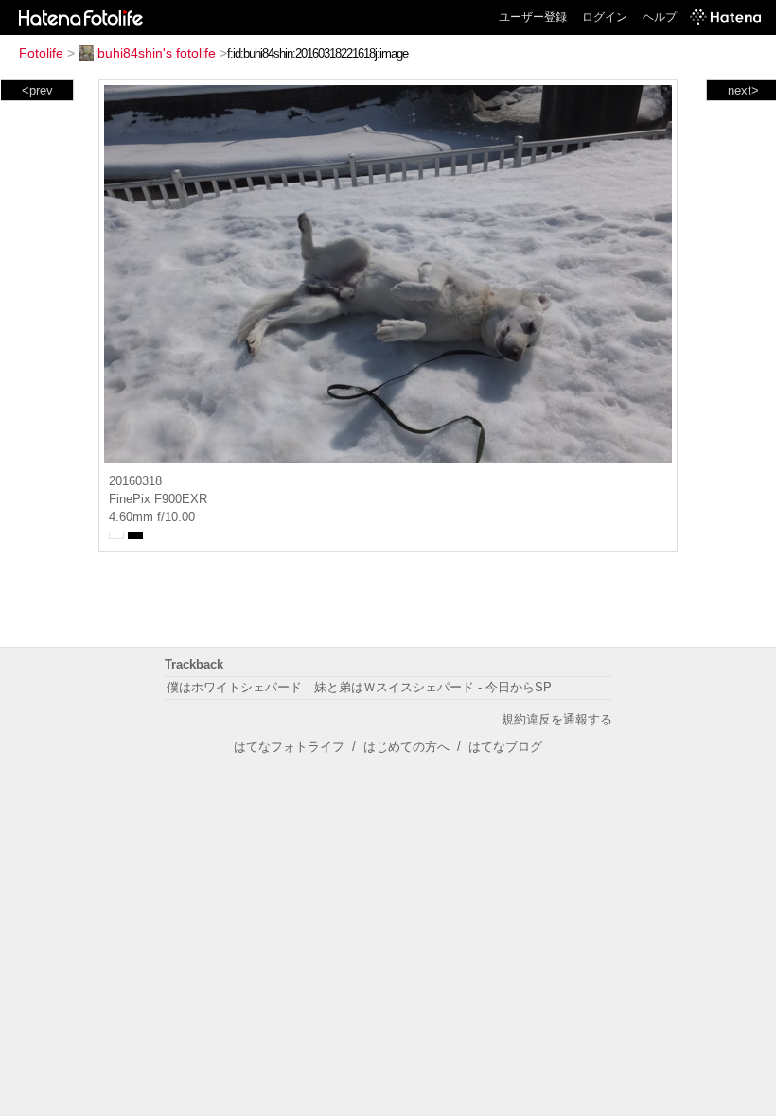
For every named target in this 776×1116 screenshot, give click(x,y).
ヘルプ (660, 17)
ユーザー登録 (533, 17)
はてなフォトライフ (289, 747)
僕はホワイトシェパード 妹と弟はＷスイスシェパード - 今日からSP (359, 687)
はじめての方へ (406, 747)
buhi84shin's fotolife (156, 53)
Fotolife (41, 53)
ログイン (604, 17)
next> (743, 90)
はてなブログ (505, 747)
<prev (37, 90)
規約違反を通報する (557, 719)
